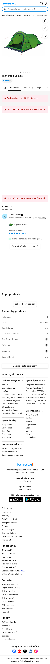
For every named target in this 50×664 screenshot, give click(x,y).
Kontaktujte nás (25, 481)
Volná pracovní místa (9, 523)
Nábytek (29, 434)
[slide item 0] (30, 72)
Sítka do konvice (8, 407)
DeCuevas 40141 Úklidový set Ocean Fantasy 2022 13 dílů (37, 404)
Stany (32, 15)
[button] (14, 87)
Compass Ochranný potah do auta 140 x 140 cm (37, 385)
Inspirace (5, 636)
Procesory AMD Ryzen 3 (11, 401)
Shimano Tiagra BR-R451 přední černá (37, 401)
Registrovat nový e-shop (11, 588)
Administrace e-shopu (10, 584)
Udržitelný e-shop (8, 639)
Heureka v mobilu (8, 553)
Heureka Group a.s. (28, 658)
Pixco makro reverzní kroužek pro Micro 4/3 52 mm (37, 397)
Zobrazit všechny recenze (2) (25, 246)
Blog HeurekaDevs (9, 533)
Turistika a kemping (22, 15)
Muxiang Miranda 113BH (35, 388)
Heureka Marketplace (10, 595)
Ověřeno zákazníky (9, 622)
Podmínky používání (9, 519)
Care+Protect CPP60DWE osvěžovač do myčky (37, 391)
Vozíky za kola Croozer (10, 410)
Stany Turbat (7, 428)
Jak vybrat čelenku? (9, 452)
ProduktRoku (7, 629)
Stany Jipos (6, 434)
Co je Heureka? (7, 512)
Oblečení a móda (32, 437)
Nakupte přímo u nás (9, 560)
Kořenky (5, 385)
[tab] (14, 88)
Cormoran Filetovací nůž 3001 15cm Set (37, 394)
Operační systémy (9, 388)
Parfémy (29, 418)
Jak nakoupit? (7, 550)
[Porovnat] (45, 20)
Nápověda (5, 612)
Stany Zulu (6, 431)
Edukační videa (7, 608)
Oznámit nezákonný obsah (12, 536)
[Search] (5, 88)
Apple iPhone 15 (32, 415)
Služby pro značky (8, 598)
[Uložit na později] (45, 35)
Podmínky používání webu (29, 661)
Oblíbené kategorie (11, 380)
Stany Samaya (7, 437)
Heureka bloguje (8, 529)
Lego (28, 428)
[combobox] (25, 9)
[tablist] (25, 88)
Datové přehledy (8, 601)
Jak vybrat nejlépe (10, 444)
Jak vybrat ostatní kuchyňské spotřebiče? (13, 455)
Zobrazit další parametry (25, 366)
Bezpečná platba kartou (11, 571)
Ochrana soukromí (8, 567)
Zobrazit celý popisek (25, 304)
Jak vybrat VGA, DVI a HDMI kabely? (13, 448)
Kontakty (5, 516)
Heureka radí (6, 557)
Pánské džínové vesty (10, 404)
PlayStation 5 (31, 425)
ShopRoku (6, 625)
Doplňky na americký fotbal (12, 394)
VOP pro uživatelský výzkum (12, 574)
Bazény (29, 421)
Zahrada (29, 431)
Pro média (5, 526)
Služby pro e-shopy (9, 591)
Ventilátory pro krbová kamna (13, 397)
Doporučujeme (33, 410)
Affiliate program (8, 605)
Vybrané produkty (34, 380)
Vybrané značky (9, 420)
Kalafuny (5, 391)
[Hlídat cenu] (45, 28)
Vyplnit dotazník (25, 489)
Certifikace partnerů (9, 632)
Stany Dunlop (7, 425)
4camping (42, 217)
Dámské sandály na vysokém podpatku (13, 413)
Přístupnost (6, 540)
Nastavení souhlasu (9, 564)
